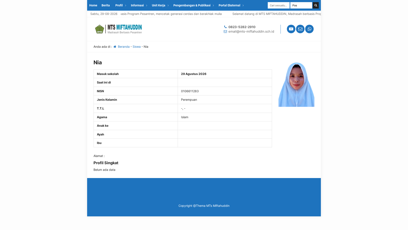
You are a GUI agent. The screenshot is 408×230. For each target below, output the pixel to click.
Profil (119, 5)
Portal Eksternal (229, 5)
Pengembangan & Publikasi (192, 5)
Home (93, 5)
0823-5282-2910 (241, 27)
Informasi (137, 5)
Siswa (137, 46)
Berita (106, 5)
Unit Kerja (158, 5)
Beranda (123, 46)
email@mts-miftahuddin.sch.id (251, 31)
